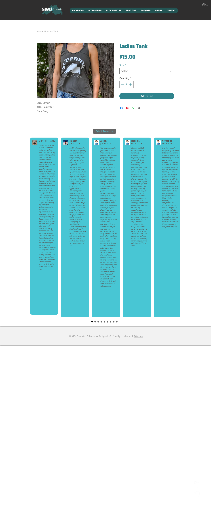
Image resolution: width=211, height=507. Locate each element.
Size (122, 65)
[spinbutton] (126, 84)
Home (40, 31)
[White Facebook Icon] (197, 484)
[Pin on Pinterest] (127, 108)
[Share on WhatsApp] (133, 108)
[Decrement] (122, 84)
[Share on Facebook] (121, 108)
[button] (206, 4)
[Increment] (130, 84)
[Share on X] (139, 108)
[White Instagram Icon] (197, 494)
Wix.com (138, 336)
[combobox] (146, 71)
